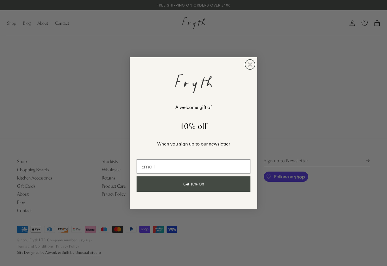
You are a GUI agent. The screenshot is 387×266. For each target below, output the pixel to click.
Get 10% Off (193, 184)
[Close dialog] (250, 64)
